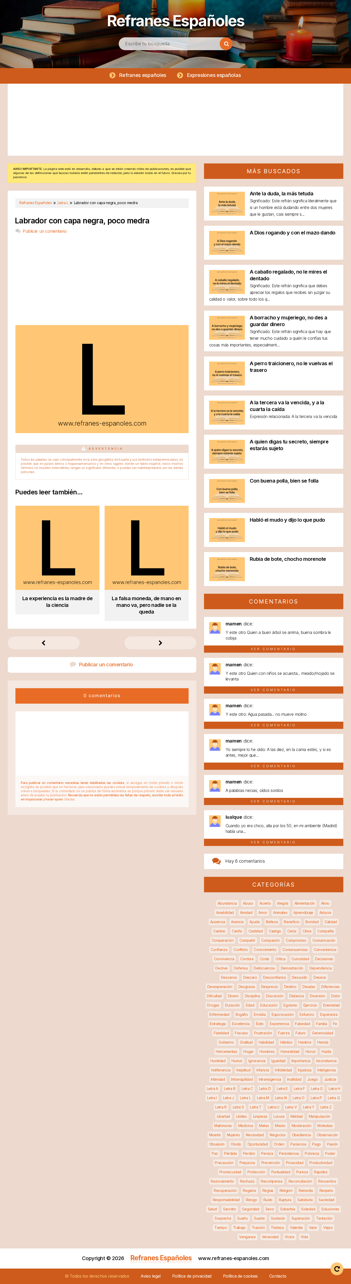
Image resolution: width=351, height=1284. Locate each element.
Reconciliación (300, 1181)
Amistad (246, 912)
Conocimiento (265, 949)
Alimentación (304, 903)
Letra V (291, 1107)
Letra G (316, 1088)
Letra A (212, 1088)
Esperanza (328, 1014)
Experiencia (279, 1023)
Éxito (260, 1023)
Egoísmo (290, 1005)
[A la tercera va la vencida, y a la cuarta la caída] (227, 423)
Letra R (221, 1107)
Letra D (265, 1088)
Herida (322, 1042)
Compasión (270, 940)
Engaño (242, 1014)
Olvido (236, 1144)
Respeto (326, 1190)
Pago (316, 1144)
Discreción (274, 996)
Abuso (248, 903)
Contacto (278, 1276)
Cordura (247, 959)
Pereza (267, 1153)
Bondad (312, 922)
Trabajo (239, 1227)
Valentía (296, 1227)
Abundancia (227, 903)
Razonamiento (222, 1181)
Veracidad (270, 1237)
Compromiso (296, 940)
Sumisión (278, 1218)
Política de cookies (240, 1276)
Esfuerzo (307, 1014)
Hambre (304, 1042)
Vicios (289, 1237)
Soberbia (287, 1209)
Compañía (325, 931)
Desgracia (246, 986)
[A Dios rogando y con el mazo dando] (227, 253)
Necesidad (255, 1135)
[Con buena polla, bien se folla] (227, 501)
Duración (232, 1005)
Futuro (300, 1033)
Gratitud (246, 1042)
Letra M (263, 1098)
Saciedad (326, 1200)
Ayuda (255, 922)
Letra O (298, 1098)
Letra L (245, 1098)
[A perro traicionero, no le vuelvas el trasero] (227, 384)
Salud (212, 1209)
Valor (313, 1227)
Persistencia (289, 1153)
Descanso (229, 977)
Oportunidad (257, 1144)
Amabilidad (225, 912)
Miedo (280, 1125)
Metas (264, 1125)
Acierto (265, 903)
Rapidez (321, 1172)
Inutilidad (294, 1079)
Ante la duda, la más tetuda (281, 193)
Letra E (282, 1088)
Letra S (238, 1107)
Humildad (218, 1061)
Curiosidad (300, 959)
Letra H (334, 1088)
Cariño (237, 931)
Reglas (267, 1190)
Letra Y (308, 1107)
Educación (268, 1005)
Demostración (292, 968)
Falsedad (302, 1023)
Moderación (301, 1125)
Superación (300, 1218)
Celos (292, 931)
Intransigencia (270, 1079)
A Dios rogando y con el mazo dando (292, 233)
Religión (286, 1190)
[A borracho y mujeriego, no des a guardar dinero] (227, 338)
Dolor (335, 996)
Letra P (316, 1098)
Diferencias (330, 986)
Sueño (242, 1218)
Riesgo (251, 1200)
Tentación (324, 1218)
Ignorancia (256, 1061)
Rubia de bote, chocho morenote (288, 559)
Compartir (247, 940)
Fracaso (241, 1033)
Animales (280, 912)
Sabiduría (304, 1200)
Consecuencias (295, 949)
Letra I (212, 1098)
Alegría (282, 903)
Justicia (330, 1079)
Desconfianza (274, 977)
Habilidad (266, 1042)
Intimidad (218, 1079)
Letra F (299, 1088)
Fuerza (283, 1033)
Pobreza (312, 1153)
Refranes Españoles (175, 20)
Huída (326, 1051)
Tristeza (277, 1227)
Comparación (223, 940)
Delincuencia (264, 968)
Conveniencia (325, 949)
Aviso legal (151, 1276)
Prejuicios (247, 1162)
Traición (258, 1227)
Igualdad (278, 1061)
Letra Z (326, 1107)
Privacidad (294, 1162)
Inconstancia (326, 1061)
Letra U (273, 1107)
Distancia (296, 996)
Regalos (249, 1190)
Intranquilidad (242, 1079)
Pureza (302, 1172)
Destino (290, 986)
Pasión (332, 1144)
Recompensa (271, 1181)
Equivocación (282, 1014)
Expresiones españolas (214, 75)
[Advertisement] (175, 120)
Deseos (319, 977)
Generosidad (322, 1033)
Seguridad (250, 1209)
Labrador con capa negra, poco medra (82, 220)
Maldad (297, 1116)
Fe (335, 1023)
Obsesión (217, 1144)
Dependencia (320, 968)
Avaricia (237, 922)
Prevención (270, 1162)
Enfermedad (219, 1014)
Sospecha (223, 1218)
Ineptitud (243, 1070)
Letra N (281, 1098)
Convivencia (224, 959)
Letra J (228, 1098)
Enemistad (331, 1005)
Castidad (255, 931)
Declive (221, 968)
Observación (327, 1135)
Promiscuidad (230, 1172)
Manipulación (319, 1116)
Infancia (262, 1070)
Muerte (215, 1135)
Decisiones (324, 959)
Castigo (275, 931)
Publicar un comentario (44, 231)
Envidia (259, 1014)
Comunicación (323, 940)
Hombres (267, 1051)
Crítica (280, 959)
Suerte (259, 1218)
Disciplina (252, 996)
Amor (262, 912)
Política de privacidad (191, 1276)
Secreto (229, 1209)
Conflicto (240, 949)
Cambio (219, 931)
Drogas (213, 1005)
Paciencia (298, 1144)
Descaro (250, 977)
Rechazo (247, 1181)
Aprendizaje (303, 912)
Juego (312, 1079)
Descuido (300, 977)
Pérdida (230, 1153)
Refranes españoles (142, 75)
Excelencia (241, 1023)
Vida (304, 1237)
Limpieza (260, 1116)
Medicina (245, 1125)
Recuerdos (327, 1181)
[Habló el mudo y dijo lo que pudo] (227, 540)
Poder (330, 1153)
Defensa (241, 968)
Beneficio (291, 922)
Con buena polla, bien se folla (284, 481)
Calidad (331, 922)
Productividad (320, 1162)
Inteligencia (326, 1070)
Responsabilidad (226, 1200)
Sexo (269, 1209)
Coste (265, 959)
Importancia (301, 1061)
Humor (237, 1061)
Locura (278, 1116)
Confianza (219, 949)
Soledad (308, 1209)
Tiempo (220, 1227)
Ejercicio (310, 1005)
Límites (241, 1116)
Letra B (229, 1088)
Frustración (263, 1033)
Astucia (325, 912)
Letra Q (334, 1098)
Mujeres (233, 1135)
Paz (215, 1153)
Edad (250, 1005)
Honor (311, 1051)
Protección (256, 1172)
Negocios (278, 1135)
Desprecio (269, 986)
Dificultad (214, 996)
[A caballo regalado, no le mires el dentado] (227, 292)
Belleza (272, 922)
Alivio (325, 903)
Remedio (306, 1190)
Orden (279, 1144)
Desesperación (219, 986)
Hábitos (286, 1042)
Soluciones (330, 1209)
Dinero (233, 996)
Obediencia (301, 1135)
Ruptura (285, 1200)
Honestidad (290, 1051)
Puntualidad (280, 1172)
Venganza (247, 1237)
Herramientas (226, 1051)
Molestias (324, 1125)
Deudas (308, 986)
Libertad (223, 1116)
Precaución (224, 1162)
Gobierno (226, 1042)
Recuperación (225, 1190)
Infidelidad (283, 1070)
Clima (307, 931)
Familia (321, 1023)
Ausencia (217, 922)
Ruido (268, 1200)
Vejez (328, 1227)
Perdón (249, 1153)
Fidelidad (221, 1033)
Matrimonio (223, 1125)
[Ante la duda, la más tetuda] (227, 214)
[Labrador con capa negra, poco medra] (102, 431)
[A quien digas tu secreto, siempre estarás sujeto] (227, 462)
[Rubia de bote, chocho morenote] (227, 579)
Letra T (256, 1107)
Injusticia (304, 1070)
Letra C (247, 1088)
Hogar (248, 1051)
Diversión (317, 996)
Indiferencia (220, 1070)
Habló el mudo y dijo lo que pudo (287, 520)
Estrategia (218, 1023)
